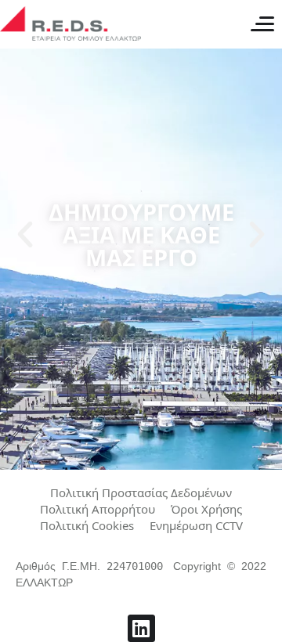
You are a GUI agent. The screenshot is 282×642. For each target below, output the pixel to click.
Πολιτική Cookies (87, 526)
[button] (25, 235)
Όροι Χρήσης (206, 509)
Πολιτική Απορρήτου (97, 509)
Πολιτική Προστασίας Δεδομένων (141, 493)
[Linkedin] (141, 628)
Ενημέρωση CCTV (196, 526)
